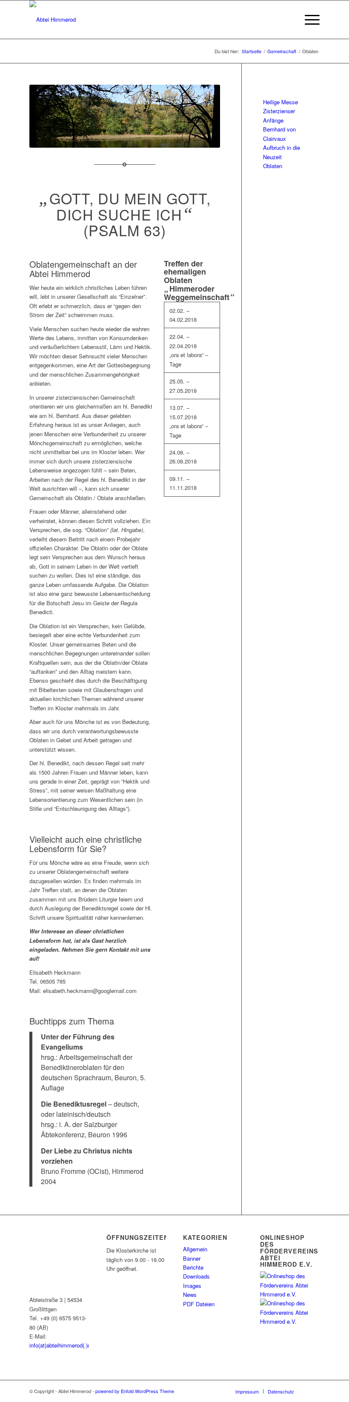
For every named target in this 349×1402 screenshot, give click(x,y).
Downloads (196, 1276)
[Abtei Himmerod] (52, 19)
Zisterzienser (279, 111)
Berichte (193, 1267)
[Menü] (308, 19)
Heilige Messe (280, 102)
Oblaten (272, 166)
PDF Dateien (199, 1304)
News (190, 1294)
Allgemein (195, 1249)
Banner (191, 1258)
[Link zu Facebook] (313, 1391)
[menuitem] (288, 19)
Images (192, 1286)
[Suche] (288, 19)
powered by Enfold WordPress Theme (134, 1391)
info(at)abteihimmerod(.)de (61, 1345)
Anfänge (273, 120)
